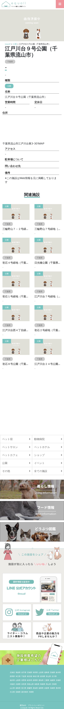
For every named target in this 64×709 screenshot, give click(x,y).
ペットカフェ (10, 455)
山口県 (12, 688)
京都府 (58, 680)
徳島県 (18, 688)
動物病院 (39, 439)
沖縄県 (31, 692)
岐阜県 (29, 680)
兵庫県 (18, 684)
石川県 (54, 676)
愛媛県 (29, 688)
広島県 (54, 684)
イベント (39, 463)
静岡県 (35, 680)
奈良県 (23, 684)
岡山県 (48, 684)
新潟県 (42, 676)
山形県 (41, 672)
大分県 (12, 692)
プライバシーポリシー (36, 705)
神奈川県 (36, 676)
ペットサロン (10, 447)
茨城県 (52, 672)
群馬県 (12, 676)
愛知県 (41, 680)
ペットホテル (42, 447)
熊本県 (58, 688)
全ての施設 (40, 471)
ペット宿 (7, 439)
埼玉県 (18, 676)
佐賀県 (46, 688)
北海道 (12, 672)
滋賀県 (52, 680)
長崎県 (52, 688)
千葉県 (23, 676)
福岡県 (41, 688)
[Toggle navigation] (60, 4)
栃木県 (58, 672)
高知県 (35, 688)
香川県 (23, 688)
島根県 (42, 684)
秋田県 (35, 672)
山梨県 (18, 680)
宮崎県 (18, 692)
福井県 (12, 680)
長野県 (23, 680)
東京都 (29, 676)
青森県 (18, 672)
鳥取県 (36, 684)
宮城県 (29, 672)
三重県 (46, 680)
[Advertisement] (32, 402)
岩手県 (23, 672)
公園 (15, 44)
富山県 (48, 676)
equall (8, 44)
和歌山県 (30, 684)
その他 (6, 471)
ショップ (39, 455)
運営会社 (23, 705)
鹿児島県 (24, 692)
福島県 (46, 672)
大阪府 (12, 684)
